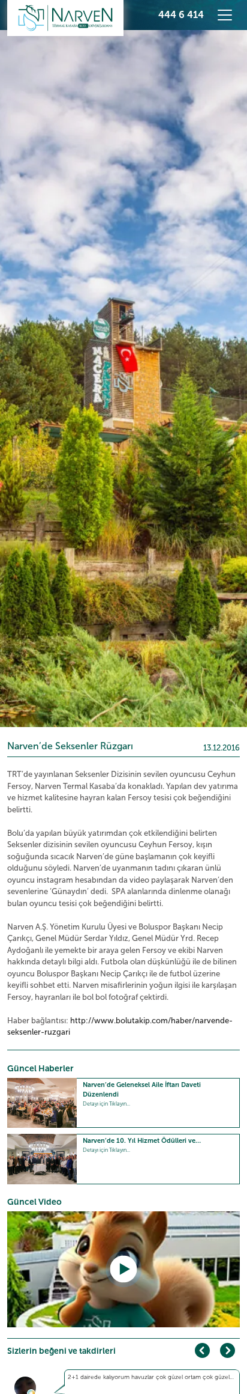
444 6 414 (181, 14)
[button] (227, 1350)
